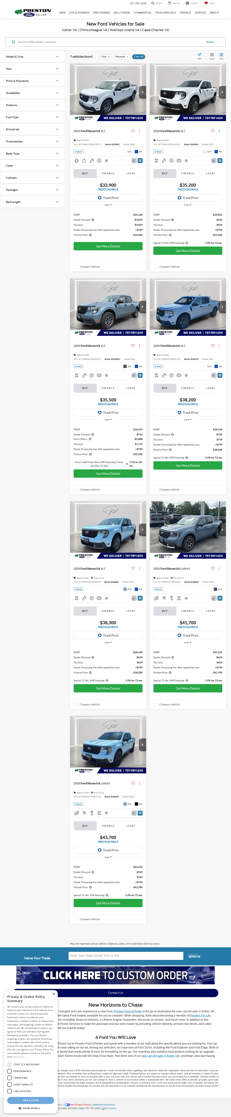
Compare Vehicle (90, 266)
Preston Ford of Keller (128, 1011)
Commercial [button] (143, 12)
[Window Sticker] (140, 160)
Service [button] (200, 12)
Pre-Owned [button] (101, 12)
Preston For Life (200, 1015)
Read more (19, 1056)
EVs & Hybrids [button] (79, 12)
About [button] (214, 12)
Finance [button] (185, 12)
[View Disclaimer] (107, 160)
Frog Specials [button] (165, 12)
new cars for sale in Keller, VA (160, 1055)
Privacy (58, 1104)
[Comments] (134, 160)
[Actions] (139, 131)
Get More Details (108, 246)
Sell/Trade (122, 12)
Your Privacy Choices (80, 1104)
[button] (142, 92)
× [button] (53, 994)
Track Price (111, 198)
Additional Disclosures (104, 1104)
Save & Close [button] (31, 1100)
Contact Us (115, 992)
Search (209, 41)
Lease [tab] (131, 173)
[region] (108, 224)
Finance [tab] (108, 173)
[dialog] (31, 1051)
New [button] (62, 12)
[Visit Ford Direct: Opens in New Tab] (109, 1108)
